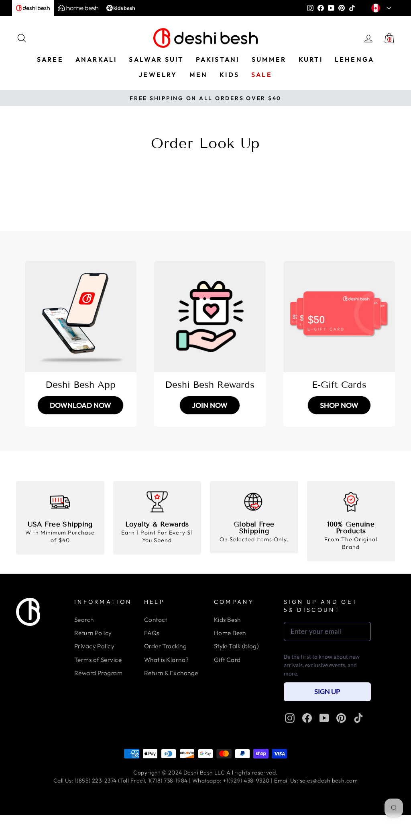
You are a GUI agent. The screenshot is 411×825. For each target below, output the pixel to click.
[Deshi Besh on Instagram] (290, 718)
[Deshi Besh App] (80, 316)
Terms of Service (98, 660)
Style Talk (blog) (236, 646)
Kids (229, 75)
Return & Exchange (171, 673)
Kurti (311, 59)
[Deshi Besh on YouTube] (324, 718)
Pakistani (218, 59)
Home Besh (230, 633)
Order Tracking (165, 646)
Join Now (210, 405)
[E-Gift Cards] (339, 316)
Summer (269, 59)
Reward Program (98, 673)
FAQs (151, 633)
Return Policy (93, 633)
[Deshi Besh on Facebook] (307, 718)
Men (198, 75)
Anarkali (96, 59)
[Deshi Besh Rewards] (210, 316)
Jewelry (158, 75)
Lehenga (354, 59)
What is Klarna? (166, 660)
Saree (50, 59)
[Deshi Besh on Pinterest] (341, 718)
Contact (155, 619)
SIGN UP (327, 691)
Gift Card (227, 660)
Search (84, 619)
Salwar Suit (156, 59)
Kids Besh (227, 619)
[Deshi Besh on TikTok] (358, 718)
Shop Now (339, 405)
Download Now (80, 405)
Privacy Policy (94, 646)
